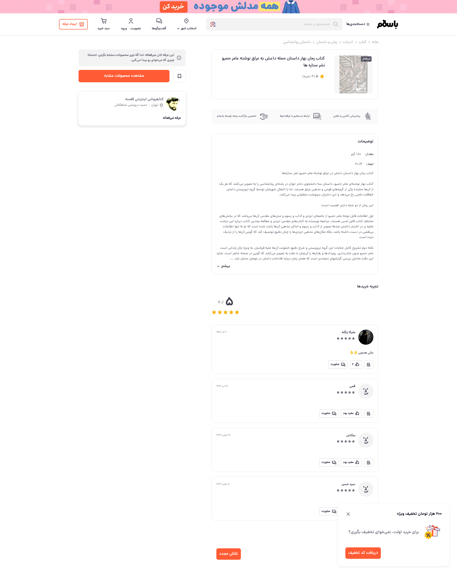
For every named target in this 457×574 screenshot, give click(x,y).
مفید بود (348, 413)
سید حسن (348, 484)
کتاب (362, 42)
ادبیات (348, 42)
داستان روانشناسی (297, 42)
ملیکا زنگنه (348, 332)
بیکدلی (350, 435)
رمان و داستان (326, 42)
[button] (214, 312)
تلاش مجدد (228, 554)
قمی (352, 386)
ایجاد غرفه (69, 24)
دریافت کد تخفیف (363, 553)
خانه (375, 42)
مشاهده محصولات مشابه (124, 76)
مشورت (335, 364)
